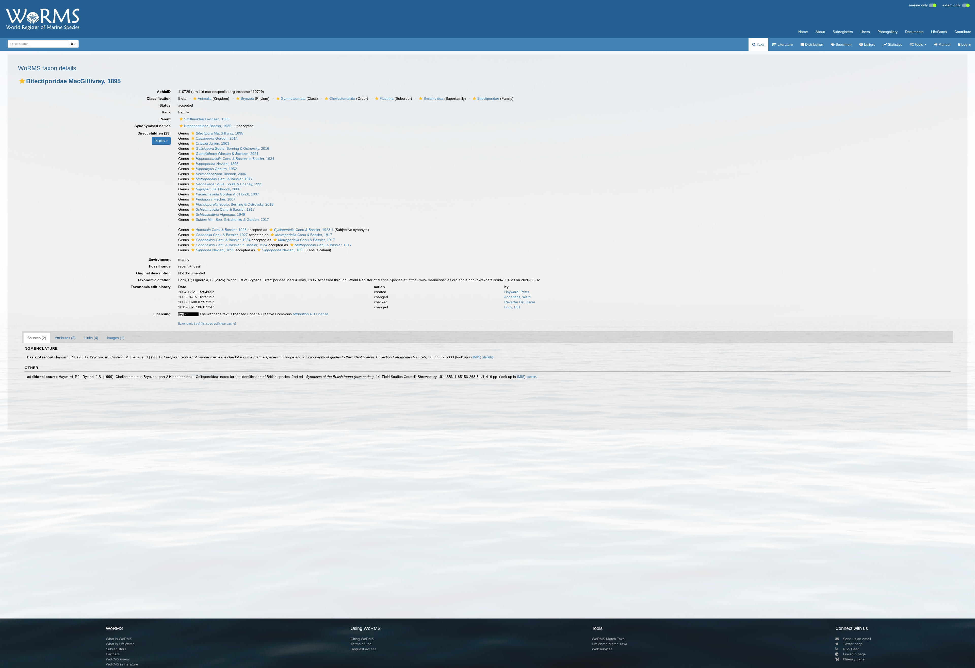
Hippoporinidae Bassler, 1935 (207, 126)
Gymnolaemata (293, 98)
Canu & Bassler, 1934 (223, 240)
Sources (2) (36, 338)
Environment (160, 259)
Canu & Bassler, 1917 (224, 179)
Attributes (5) (65, 338)
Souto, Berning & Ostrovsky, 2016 (232, 148)
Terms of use (361, 644)
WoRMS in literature (122, 664)
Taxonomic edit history (151, 287)
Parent (165, 119)
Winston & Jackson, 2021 (227, 154)
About (820, 32)
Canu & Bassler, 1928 (221, 230)
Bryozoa (247, 98)
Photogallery (888, 32)
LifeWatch (939, 32)
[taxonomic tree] (189, 323)
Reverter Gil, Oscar (519, 302)
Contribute (962, 32)
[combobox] (38, 44)
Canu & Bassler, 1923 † (303, 230)
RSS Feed (851, 649)
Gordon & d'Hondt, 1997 (227, 194)
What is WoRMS (119, 639)
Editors (869, 44)
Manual (943, 44)
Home (803, 32)
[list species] (209, 323)
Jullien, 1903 (212, 143)
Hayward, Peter (516, 292)
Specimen (843, 44)
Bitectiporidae (488, 98)
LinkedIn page (854, 654)
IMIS (476, 357)
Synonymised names (153, 126)
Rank (166, 112)
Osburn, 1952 (216, 169)
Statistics (894, 44)
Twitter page (853, 644)
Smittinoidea (433, 98)
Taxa (760, 44)
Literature (784, 44)
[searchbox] (36, 43)
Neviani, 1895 (217, 164)
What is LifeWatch (120, 644)
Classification (159, 98)
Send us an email (857, 639)
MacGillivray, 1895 (219, 133)
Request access (363, 649)
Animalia (205, 98)
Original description (153, 273)
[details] (487, 357)
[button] (22, 81)
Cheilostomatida (342, 98)
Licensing (162, 314)
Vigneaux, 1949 (220, 214)
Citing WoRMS (362, 639)
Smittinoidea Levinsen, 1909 (207, 119)
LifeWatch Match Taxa (609, 644)
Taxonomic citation (154, 280)
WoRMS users (117, 659)
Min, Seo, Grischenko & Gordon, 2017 (232, 220)
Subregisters (843, 32)
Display (160, 141)
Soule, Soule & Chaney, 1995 (229, 184)
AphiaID (164, 92)
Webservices (602, 649)
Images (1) (115, 338)
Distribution (813, 44)
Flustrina (387, 98)
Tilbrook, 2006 (221, 174)
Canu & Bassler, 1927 (222, 235)
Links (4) (91, 338)
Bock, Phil (512, 307)
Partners (113, 654)
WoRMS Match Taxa (608, 639)
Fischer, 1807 (215, 199)
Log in (965, 44)
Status (165, 105)
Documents (914, 32)
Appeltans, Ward (517, 297)
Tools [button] (919, 44)
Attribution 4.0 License (310, 314)
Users (865, 32)
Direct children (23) (154, 133)
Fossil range (160, 266)
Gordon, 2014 (217, 138)
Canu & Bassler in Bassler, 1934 (235, 159)
